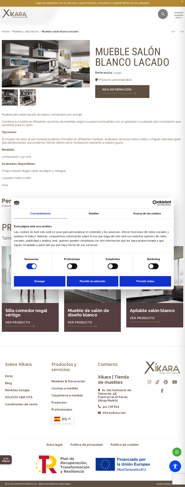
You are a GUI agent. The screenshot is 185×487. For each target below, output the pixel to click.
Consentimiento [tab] (40, 213)
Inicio (9, 376)
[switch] (72, 266)
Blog (8, 383)
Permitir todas (145, 281)
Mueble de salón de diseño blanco (88, 312)
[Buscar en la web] (163, 14)
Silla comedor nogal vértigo (26, 312)
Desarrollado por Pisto (168, 483)
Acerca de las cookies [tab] (147, 213)
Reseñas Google (17, 390)
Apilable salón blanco (152, 310)
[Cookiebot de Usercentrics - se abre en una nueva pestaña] (155, 203)
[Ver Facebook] (162, 391)
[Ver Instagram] (149, 382)
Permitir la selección (92, 281)
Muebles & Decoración (68, 381)
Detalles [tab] (94, 213)
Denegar (39, 281)
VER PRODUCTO (17, 322)
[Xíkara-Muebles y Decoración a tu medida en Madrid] (15, 14)
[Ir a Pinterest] (166, 382)
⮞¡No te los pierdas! (136, 3)
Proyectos (59, 402)
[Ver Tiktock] (157, 382)
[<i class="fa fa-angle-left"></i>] (174, 31)
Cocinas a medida (64, 388)
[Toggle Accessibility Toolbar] (175, 466)
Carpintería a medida (67, 395)
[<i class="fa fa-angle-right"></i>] (181, 31)
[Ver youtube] (174, 382)
